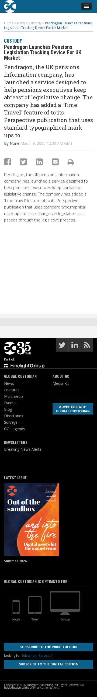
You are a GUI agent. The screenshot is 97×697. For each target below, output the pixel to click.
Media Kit (61, 383)
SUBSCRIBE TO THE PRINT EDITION (48, 647)
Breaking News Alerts (22, 449)
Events (10, 402)
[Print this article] (71, 162)
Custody (13, 40)
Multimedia (13, 396)
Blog (8, 409)
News (9, 383)
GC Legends (14, 428)
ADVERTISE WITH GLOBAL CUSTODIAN (73, 408)
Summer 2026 (15, 561)
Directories (13, 415)
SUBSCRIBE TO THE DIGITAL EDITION (48, 664)
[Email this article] (55, 161)
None (14, 143)
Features (11, 389)
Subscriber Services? (37, 655)
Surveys (11, 422)
